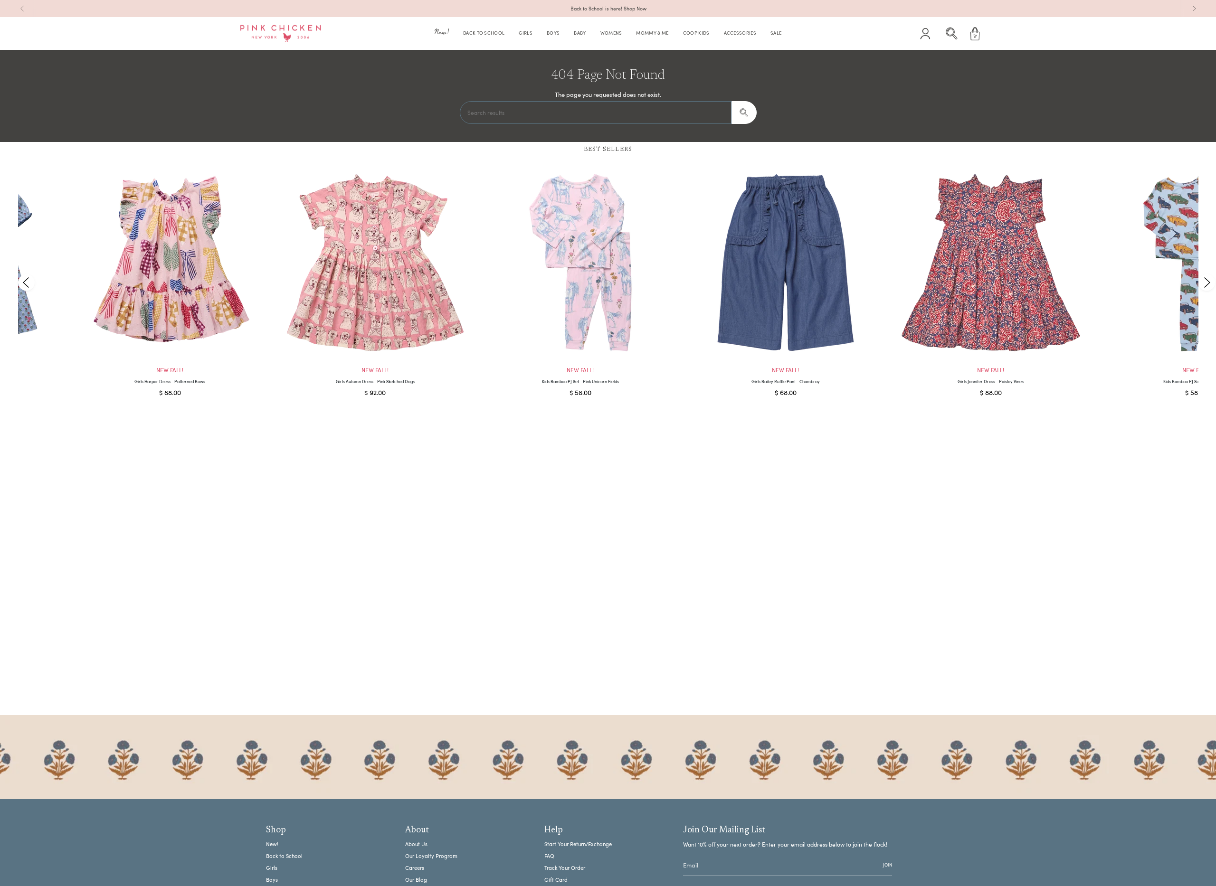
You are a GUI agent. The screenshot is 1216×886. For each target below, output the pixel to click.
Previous (26, 282)
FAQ (549, 855)
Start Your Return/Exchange (578, 844)
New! (272, 844)
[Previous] (22, 8)
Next (1206, 282)
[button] (442, 34)
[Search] (744, 112)
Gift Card (556, 879)
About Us (416, 844)
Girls (271, 867)
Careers (414, 867)
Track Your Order (564, 867)
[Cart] (975, 34)
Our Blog (416, 879)
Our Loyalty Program (431, 855)
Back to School (284, 855)
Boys (272, 879)
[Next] (1194, 8)
